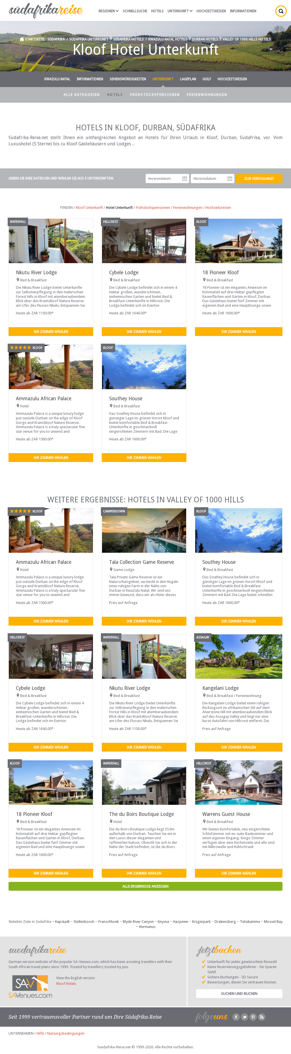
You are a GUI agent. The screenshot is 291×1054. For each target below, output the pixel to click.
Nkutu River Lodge (36, 272)
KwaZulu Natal (57, 79)
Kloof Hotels (66, 983)
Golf (207, 79)
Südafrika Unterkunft (89, 39)
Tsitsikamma (250, 921)
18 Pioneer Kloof (220, 272)
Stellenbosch (84, 921)
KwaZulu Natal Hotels (168, 39)
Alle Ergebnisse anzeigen (145, 886)
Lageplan (188, 79)
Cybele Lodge (123, 272)
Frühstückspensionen (155, 95)
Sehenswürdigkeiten (128, 79)
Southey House (125, 398)
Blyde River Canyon (138, 921)
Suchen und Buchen (239, 993)
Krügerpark (201, 921)
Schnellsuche (135, 11)
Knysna (163, 921)
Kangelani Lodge (220, 688)
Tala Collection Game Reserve (141, 562)
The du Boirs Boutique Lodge (141, 814)
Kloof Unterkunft (89, 207)
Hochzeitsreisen (211, 11)
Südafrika (56, 39)
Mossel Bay (273, 921)
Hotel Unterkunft (119, 207)
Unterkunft (178, 11)
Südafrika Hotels (128, 39)
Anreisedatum (184, 178)
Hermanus (147, 927)
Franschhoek (108, 921)
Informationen (243, 11)
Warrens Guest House (226, 814)
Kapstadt (62, 921)
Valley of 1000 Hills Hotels (247, 39)
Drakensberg (225, 921)
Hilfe (40, 1033)
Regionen (107, 11)
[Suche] (281, 11)
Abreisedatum (230, 178)
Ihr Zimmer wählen (51, 331)
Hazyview (180, 921)
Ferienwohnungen (207, 95)
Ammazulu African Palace (43, 398)
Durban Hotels (205, 39)
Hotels (157, 11)
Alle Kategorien (82, 95)
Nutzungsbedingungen (65, 1033)
